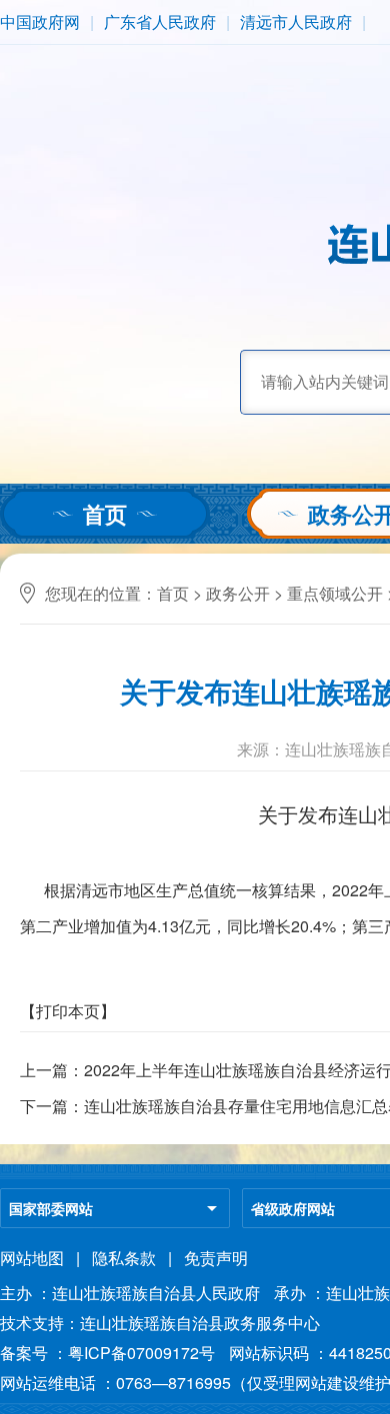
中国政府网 (40, 21)
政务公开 (238, 593)
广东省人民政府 (160, 21)
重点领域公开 (335, 593)
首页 (105, 514)
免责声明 (216, 1257)
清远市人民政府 (296, 21)
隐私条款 (124, 1257)
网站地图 (32, 1257)
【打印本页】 (68, 1010)
